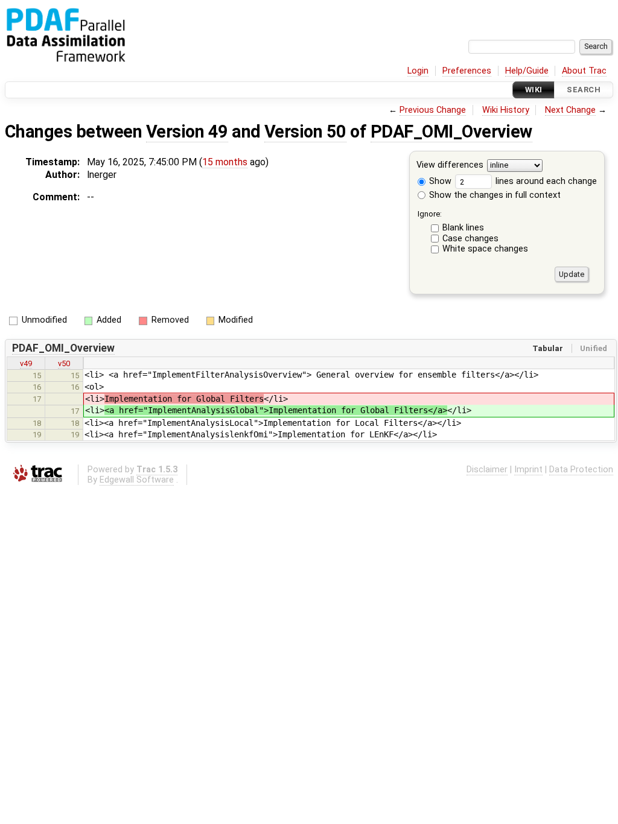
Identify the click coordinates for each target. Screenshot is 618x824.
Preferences (466, 71)
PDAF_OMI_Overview (451, 131)
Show (439, 181)
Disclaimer (487, 469)
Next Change (570, 110)
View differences (449, 165)
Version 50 (305, 131)
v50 (64, 363)
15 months (224, 162)
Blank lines (463, 228)
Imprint (528, 469)
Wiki (534, 89)
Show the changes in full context (494, 195)
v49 (26, 363)
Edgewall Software (137, 480)
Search (583, 89)
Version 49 (187, 131)
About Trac (584, 71)
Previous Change (433, 110)
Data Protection (581, 469)
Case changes (470, 238)
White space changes (485, 249)
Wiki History (505, 110)
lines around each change (545, 181)
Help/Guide (527, 71)
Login (417, 71)
